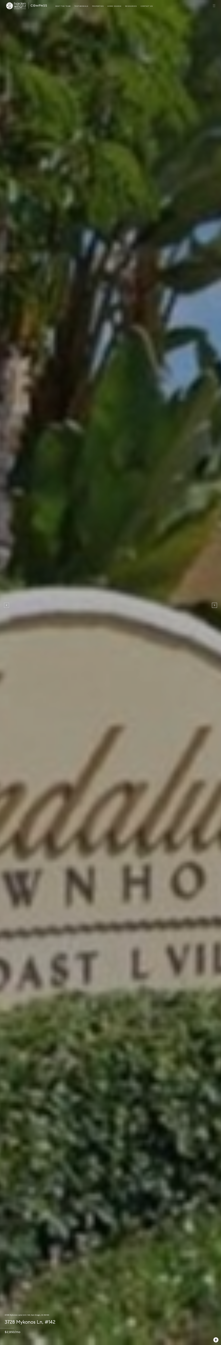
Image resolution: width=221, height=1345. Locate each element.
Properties (98, 6)
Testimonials (82, 6)
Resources (131, 6)
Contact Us (147, 6)
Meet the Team (63, 6)
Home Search (114, 6)
